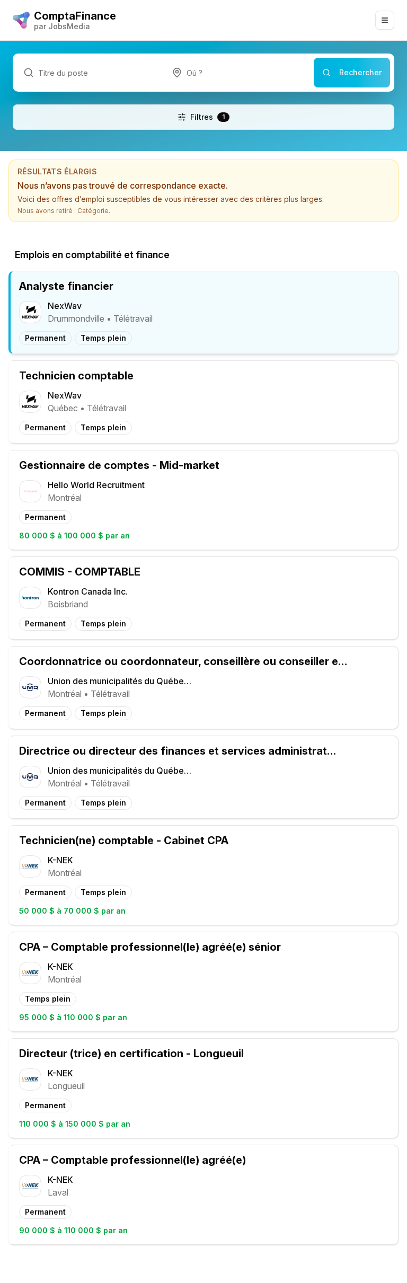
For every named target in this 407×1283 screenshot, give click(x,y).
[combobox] (237, 72)
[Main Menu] (384, 20)
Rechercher (360, 72)
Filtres (207, 116)
